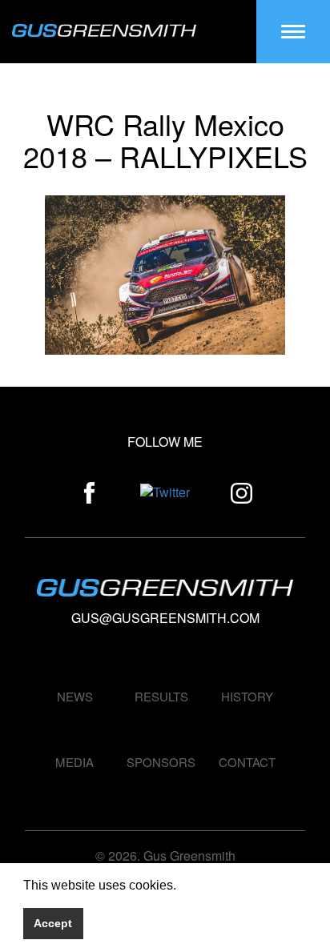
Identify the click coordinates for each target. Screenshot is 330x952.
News (75, 696)
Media (74, 761)
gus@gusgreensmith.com (165, 618)
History (247, 696)
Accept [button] (53, 923)
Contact (247, 761)
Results (161, 696)
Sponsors (161, 761)
